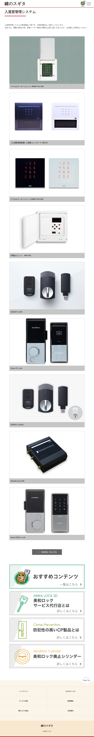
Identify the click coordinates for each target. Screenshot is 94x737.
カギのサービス (70, 691)
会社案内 (70, 711)
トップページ (23, 691)
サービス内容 (23, 701)
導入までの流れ (23, 711)
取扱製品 (70, 701)
